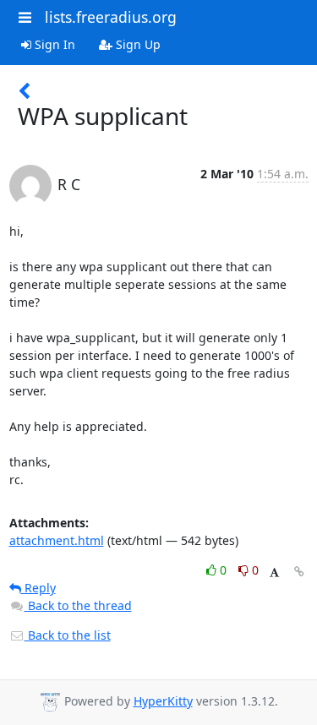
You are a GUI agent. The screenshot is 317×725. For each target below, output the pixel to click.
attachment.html (56, 540)
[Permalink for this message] (299, 571)
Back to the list (68, 635)
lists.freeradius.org (111, 17)
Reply (38, 588)
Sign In (53, 44)
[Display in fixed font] (274, 572)
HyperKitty (163, 701)
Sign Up (136, 44)
